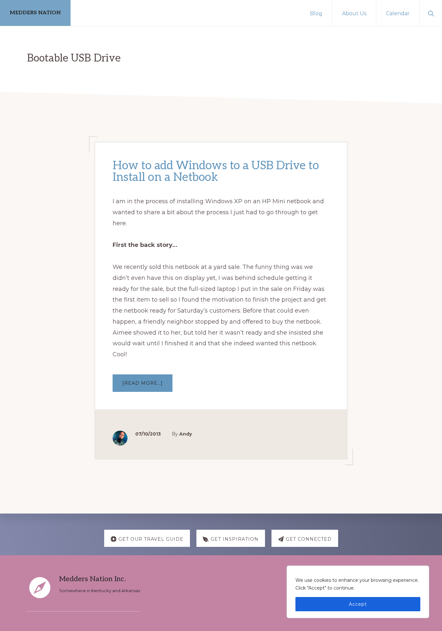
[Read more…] (147, 386)
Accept (358, 604)
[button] (431, 13)
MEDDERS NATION (35, 13)
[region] (358, 592)
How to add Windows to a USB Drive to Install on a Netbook (216, 171)
